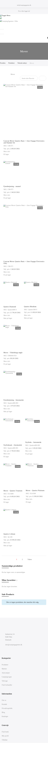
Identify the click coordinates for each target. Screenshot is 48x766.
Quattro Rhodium (30, 306)
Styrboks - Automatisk (33, 442)
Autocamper (6, 673)
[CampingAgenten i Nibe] (24, 21)
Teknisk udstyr (22, 63)
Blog (3, 712)
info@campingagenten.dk (24, 5)
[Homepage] (24, 757)
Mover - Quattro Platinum (35, 490)
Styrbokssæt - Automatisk (12, 445)
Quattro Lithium (9, 534)
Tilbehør (4, 740)
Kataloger (5, 716)
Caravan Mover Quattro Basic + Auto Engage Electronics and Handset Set (23, 142)
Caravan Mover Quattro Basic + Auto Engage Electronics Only (23, 262)
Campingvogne (7, 677)
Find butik (5, 732)
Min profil (5, 736)
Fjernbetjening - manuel (12, 186)
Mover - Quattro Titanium (12, 491)
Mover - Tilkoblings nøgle (12, 353)
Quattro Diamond (9, 307)
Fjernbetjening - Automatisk (13, 400)
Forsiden (3, 63)
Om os (4, 700)
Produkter (11, 63)
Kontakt (4, 704)
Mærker (4, 669)
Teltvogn (5, 681)
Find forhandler (7, 685)
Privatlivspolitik (7, 708)
